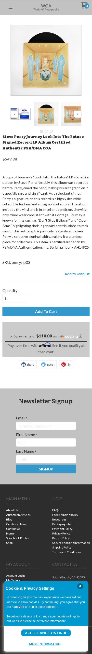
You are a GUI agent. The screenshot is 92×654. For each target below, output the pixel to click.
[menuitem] (23, 510)
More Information (44, 643)
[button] (10, 7)
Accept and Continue (46, 633)
